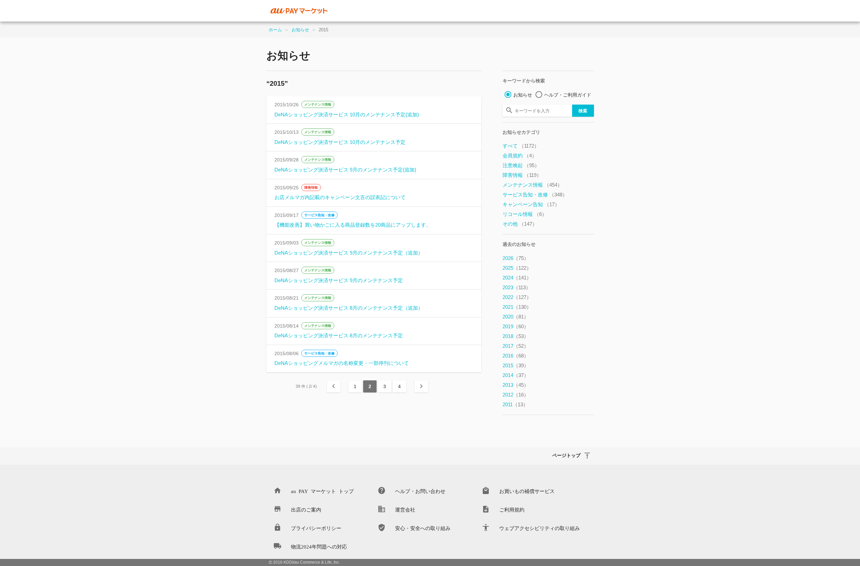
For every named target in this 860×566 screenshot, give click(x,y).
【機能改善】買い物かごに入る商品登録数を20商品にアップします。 (352, 225)
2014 (516, 375)
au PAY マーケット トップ (322, 490)
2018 (516, 336)
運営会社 (405, 509)
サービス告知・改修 (319, 215)
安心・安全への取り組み (422, 527)
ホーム (275, 29)
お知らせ (300, 29)
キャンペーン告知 (531, 204)
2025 (517, 268)
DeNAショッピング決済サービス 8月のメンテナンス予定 (338, 335)
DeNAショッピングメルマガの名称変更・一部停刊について (341, 363)
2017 (516, 346)
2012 (516, 395)
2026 (516, 258)
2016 (516, 356)
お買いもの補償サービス (527, 490)
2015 (516, 365)
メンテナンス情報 (317, 104)
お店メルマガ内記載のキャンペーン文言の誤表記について (339, 197)
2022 (517, 297)
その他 (520, 224)
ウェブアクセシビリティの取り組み (539, 527)
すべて (521, 146)
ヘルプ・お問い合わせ (420, 490)
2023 (517, 287)
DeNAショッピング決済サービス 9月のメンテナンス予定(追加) (345, 170)
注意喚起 (521, 165)
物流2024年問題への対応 (319, 546)
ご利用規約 (511, 509)
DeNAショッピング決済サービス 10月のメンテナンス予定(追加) (346, 114)
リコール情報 (525, 214)
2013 (516, 385)
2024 (517, 277)
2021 (517, 307)
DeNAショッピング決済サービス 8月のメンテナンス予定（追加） (348, 308)
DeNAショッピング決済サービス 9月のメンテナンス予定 (338, 280)
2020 (516, 316)
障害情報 (311, 187)
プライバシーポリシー (316, 527)
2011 (515, 404)
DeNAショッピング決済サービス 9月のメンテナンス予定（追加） (348, 253)
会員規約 (520, 155)
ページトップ (566, 455)
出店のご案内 (306, 509)
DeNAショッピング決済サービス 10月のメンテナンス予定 (339, 142)
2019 (516, 326)
